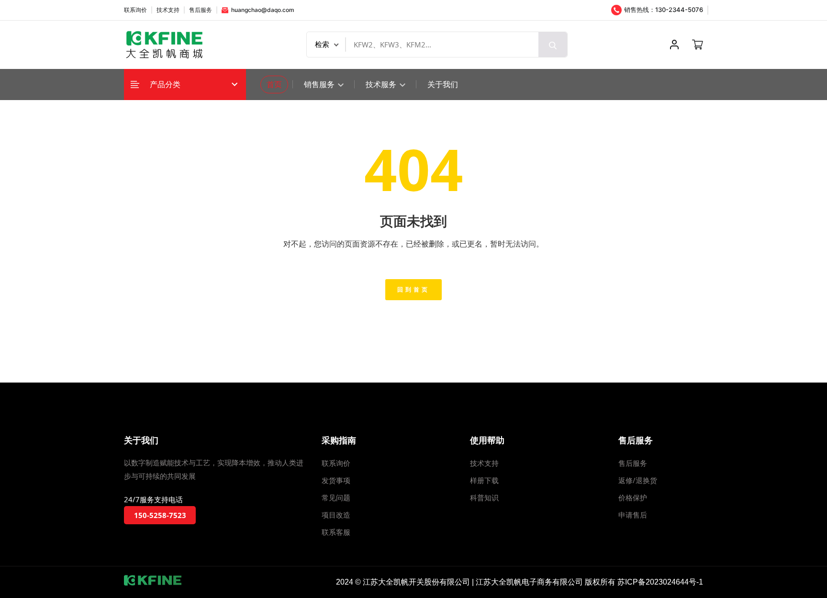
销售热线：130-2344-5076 (663, 9)
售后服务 (200, 9)
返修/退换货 (637, 480)
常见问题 (336, 497)
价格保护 (632, 497)
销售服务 (320, 84)
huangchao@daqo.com (262, 9)
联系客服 (336, 532)
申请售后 (632, 514)
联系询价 (135, 9)
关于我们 (442, 84)
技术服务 (382, 84)
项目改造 (336, 514)
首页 (274, 84)
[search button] (552, 44)
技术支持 (167, 9)
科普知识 (484, 497)
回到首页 (413, 289)
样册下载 (484, 480)
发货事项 (336, 480)
